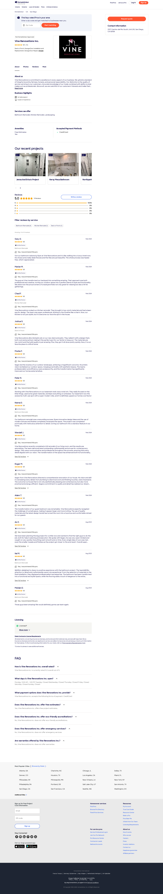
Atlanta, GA (23, 771)
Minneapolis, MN (57, 780)
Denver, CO (23, 775)
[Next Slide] (20, 188)
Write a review (76, 197)
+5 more (40, 51)
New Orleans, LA (89, 780)
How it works (127, 832)
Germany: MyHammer (70, 873)
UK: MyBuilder (106, 873)
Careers (125, 838)
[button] (30, 169)
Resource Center (128, 812)
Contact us (126, 847)
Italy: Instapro (82, 873)
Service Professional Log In (99, 832)
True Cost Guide (128, 809)
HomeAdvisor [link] (19, 12)
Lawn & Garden (34, 7)
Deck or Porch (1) (56, 226)
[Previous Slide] (16, 188)
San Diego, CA (24, 789)
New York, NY (119, 780)
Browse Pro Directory (97, 809)
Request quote (126, 19)
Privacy (70, 879)
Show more (23, 630)
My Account (127, 806)
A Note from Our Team (130, 821)
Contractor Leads (96, 841)
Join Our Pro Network (97, 835)
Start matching (50, 25)
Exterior (24, 7)
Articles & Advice (52, 7)
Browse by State (38, 766)
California (76, 879)
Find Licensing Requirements (71, 643)
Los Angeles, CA (89, 775)
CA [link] (27, 12)
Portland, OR (56, 784)
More (43, 7)
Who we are (127, 835)
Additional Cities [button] (20, 795)
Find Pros (93, 806)
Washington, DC (120, 789)
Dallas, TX (118, 771)
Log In (133, 3)
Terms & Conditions (93, 882)
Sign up (27, 826)
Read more (19, 88)
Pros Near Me (127, 818)
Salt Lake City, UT (89, 784)
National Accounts (96, 844)
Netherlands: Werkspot (94, 873)
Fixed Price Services (96, 812)
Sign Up (143, 3)
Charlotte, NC (56, 771)
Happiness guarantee (130, 850)
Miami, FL (117, 775)
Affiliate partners (128, 853)
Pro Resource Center (97, 838)
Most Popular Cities (22, 766)
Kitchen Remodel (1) (41, 226)
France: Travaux (57, 873)
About (17, 67)
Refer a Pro (126, 815)
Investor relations (128, 844)
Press (125, 841)
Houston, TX (55, 775)
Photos (26, 67)
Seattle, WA (87, 789)
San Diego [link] (33, 12)
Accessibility (91, 879)
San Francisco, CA (58, 789)
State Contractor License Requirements (28, 636)
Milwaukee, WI (24, 780)
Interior (17, 7)
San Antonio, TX (120, 784)
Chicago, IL (87, 771)
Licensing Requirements (131, 824)
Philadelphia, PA (25, 784)
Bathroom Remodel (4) (23, 226)
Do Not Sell (83, 879)
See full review (20, 457)
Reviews (35, 67)
